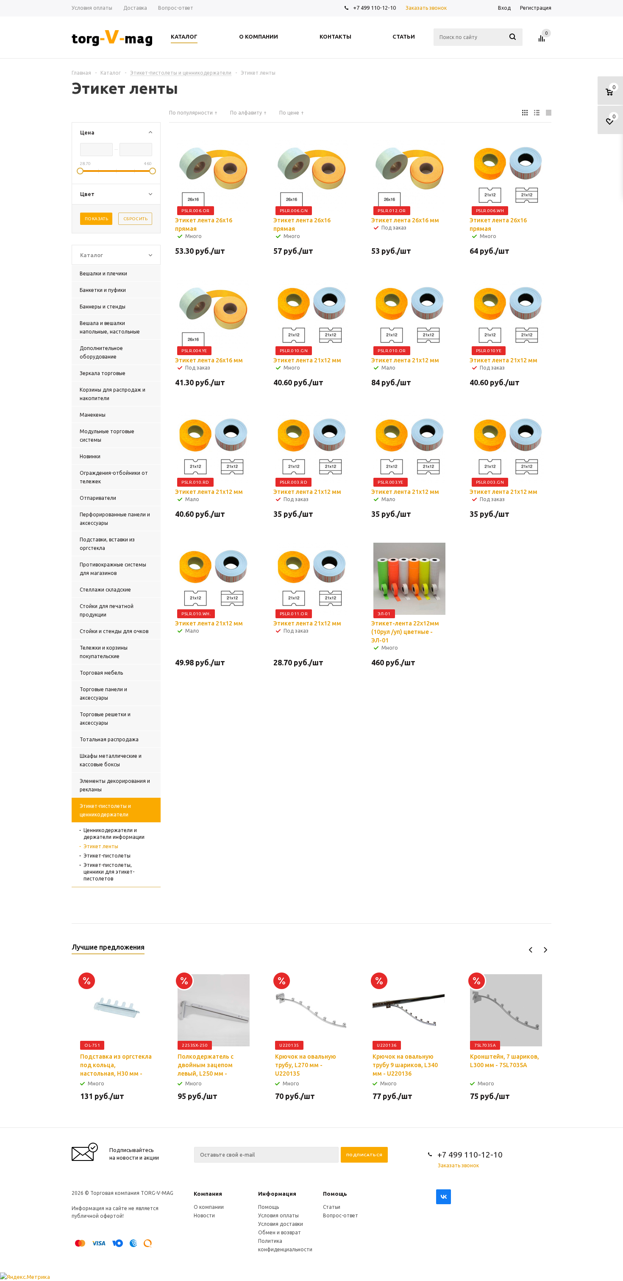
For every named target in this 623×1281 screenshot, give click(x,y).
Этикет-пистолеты (107, 855)
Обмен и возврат (279, 1232)
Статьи (331, 1207)
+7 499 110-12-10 (374, 8)
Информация (277, 1194)
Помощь (335, 1194)
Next (545, 950)
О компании (209, 1207)
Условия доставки (280, 1224)
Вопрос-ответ (340, 1215)
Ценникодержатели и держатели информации (114, 833)
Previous (531, 950)
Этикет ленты (100, 846)
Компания (208, 1194)
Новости (204, 1215)
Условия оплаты (278, 1215)
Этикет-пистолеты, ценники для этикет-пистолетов (108, 871)
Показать (96, 218)
